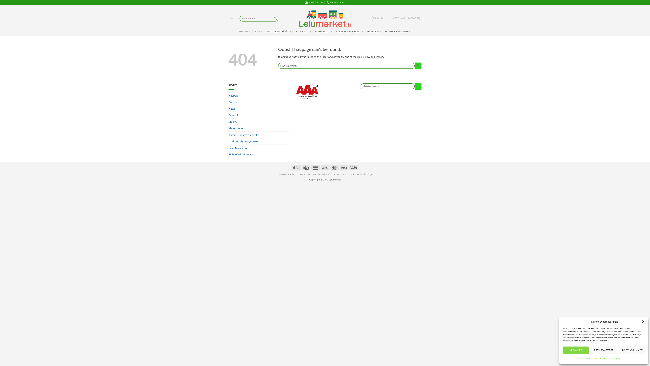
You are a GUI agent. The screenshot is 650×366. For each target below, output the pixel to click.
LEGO (268, 31)
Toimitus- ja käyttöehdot (610, 358)
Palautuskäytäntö (239, 147)
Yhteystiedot (236, 128)
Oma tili (233, 115)
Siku (257, 31)
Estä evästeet (604, 350)
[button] (643, 321)
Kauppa (233, 95)
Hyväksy (576, 350)
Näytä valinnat (632, 350)
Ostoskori (234, 102)
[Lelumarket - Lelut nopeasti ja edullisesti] (325, 18)
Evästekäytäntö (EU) (363, 174)
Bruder (243, 31)
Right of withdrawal (240, 154)
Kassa (232, 108)
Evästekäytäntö (591, 358)
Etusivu (233, 121)
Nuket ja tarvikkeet (348, 31)
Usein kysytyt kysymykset (244, 141)
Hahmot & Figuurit (396, 31)
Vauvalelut (302, 31)
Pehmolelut (322, 31)
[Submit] (275, 19)
